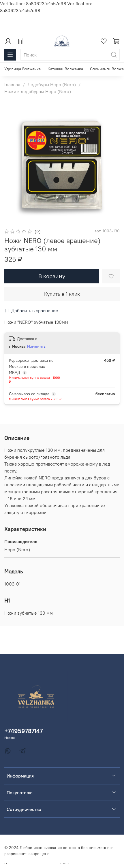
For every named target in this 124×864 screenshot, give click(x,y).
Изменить (36, 346)
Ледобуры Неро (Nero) (51, 84)
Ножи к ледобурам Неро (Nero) (37, 91)
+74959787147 (23, 731)
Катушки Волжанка (65, 68)
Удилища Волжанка (22, 68)
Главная (12, 84)
